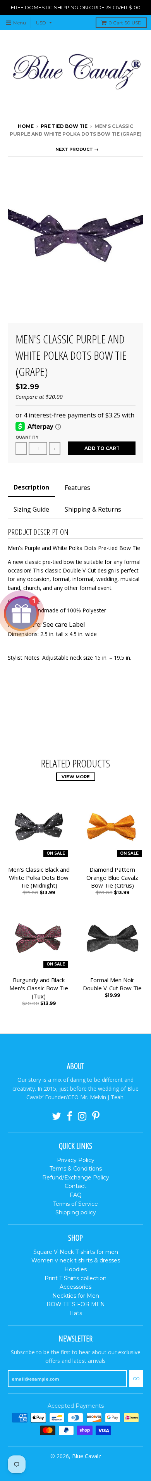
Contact (75, 1186)
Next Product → (76, 149)
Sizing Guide (31, 509)
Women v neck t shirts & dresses (75, 1260)
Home (26, 126)
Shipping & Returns (93, 509)
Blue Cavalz (86, 1456)
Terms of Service (75, 1203)
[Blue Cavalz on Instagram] (82, 1116)
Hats (75, 1313)
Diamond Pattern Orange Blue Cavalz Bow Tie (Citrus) (112, 877)
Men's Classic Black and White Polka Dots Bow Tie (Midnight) (39, 877)
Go (136, 1378)
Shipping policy (75, 1212)
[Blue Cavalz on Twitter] (56, 1116)
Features (77, 487)
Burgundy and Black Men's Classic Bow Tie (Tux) (38, 988)
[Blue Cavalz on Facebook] (69, 1116)
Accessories (75, 1286)
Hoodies (75, 1269)
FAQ (76, 1194)
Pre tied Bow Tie (64, 126)
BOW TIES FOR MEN (75, 1304)
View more (76, 776)
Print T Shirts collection (75, 1278)
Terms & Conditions (76, 1168)
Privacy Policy (75, 1160)
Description (31, 487)
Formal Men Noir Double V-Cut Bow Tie (112, 984)
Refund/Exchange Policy (75, 1177)
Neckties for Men (75, 1295)
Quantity (26, 437)
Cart (125, 23)
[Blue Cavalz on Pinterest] (96, 1116)
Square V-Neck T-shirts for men (75, 1251)
